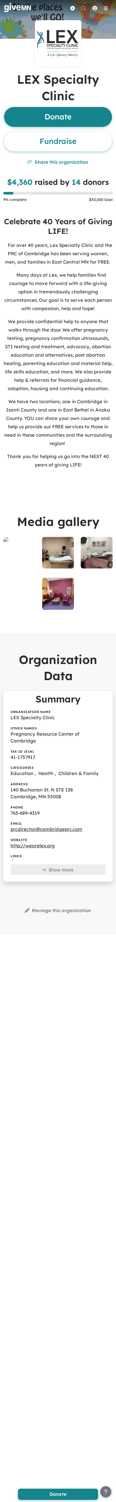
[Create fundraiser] (72, 8)
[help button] (105, 1491)
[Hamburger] (105, 8)
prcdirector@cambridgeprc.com (46, 829)
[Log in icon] (94, 8)
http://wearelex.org (33, 846)
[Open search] (83, 8)
